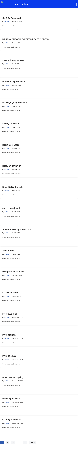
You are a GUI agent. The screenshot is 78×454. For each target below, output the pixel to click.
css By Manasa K (10, 124)
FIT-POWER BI (9, 314)
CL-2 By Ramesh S (11, 18)
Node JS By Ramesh (12, 187)
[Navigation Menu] (74, 4)
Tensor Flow (8, 250)
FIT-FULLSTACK (10, 293)
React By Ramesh (11, 398)
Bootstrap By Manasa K (13, 81)
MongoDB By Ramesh (13, 271)
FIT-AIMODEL (9, 335)
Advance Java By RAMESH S (16, 229)
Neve (30, 452)
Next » (32, 442)
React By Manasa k (11, 145)
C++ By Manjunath (11, 208)
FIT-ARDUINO (9, 356)
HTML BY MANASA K (12, 166)
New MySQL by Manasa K (14, 102)
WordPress (45, 452)
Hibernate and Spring (12, 377)
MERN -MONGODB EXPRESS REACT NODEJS (25, 39)
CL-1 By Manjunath (11, 419)
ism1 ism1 (7, 21)
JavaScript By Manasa (13, 60)
